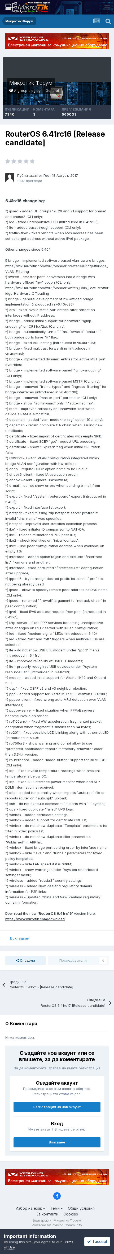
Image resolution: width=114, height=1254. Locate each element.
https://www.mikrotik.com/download (35, 919)
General (52, 90)
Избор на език (29, 1208)
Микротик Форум (30, 83)
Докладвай (19, 938)
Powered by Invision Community (57, 1225)
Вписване (57, 1142)
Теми (55, 1208)
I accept (99, 1241)
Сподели (27, 960)
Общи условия (81, 1208)
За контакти (47, 1214)
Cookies (70, 1214)
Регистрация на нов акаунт (57, 1107)
